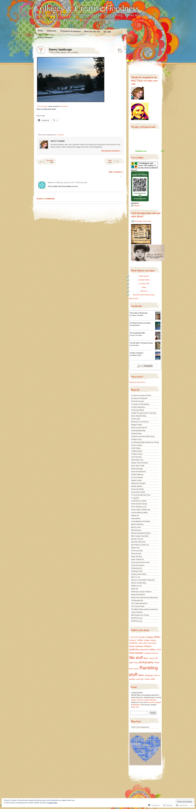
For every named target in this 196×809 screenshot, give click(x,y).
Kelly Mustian (136, 325)
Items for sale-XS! (92, 31)
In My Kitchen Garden (139, 501)
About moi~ (51, 30)
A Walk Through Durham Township (143, 413)
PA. (156, 658)
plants (136, 668)
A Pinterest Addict (137, 410)
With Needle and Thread (140, 615)
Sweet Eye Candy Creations (141, 591)
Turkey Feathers (137, 612)
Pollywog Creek (137, 571)
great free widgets (154, 702)
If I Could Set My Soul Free (140, 495)
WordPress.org (136, 621)
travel (155, 675)
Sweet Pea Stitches (138, 594)
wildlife (147, 679)
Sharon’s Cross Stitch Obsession (143, 580)
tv (159, 675)
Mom (146, 658)
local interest (136, 652)
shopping (149, 675)
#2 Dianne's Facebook (139, 398)
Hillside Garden (136, 486)
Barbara (51, 182)
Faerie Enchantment (138, 471)
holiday (152, 649)
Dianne (76, 52)
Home (40, 30)
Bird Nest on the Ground (140, 421)
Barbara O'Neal (136, 355)
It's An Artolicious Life (138, 506)
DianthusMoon (64, 106)
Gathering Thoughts (138, 483)
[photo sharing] (70, 101)
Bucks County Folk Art (139, 427)
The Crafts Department (139, 603)
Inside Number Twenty (139, 503)
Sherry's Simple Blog (138, 583)
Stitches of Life (136, 586)
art (132, 637)
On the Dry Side (137, 550)
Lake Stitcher (136, 518)
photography (146, 662)
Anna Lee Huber (137, 335)
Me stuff (107, 31)
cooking (153, 640)
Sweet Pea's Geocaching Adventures (144, 597)
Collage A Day (136, 439)
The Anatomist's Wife (137, 333)
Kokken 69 (135, 515)
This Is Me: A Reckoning (138, 313)
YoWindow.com (141, 151)
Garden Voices (136, 480)
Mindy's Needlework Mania (141, 533)
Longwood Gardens (151, 653)
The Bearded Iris (137, 600)
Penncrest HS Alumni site (140, 562)
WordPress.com (137, 618)
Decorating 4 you (137, 460)
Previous (50, 161)
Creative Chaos (136, 454)
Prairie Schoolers (45, 37)
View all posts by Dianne (111, 151)
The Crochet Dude (137, 606)
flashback (139, 646)
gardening (134, 649)
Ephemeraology (137, 468)
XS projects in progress (70, 31)
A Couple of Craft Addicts (140, 404)
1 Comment (60, 135)
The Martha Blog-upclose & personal (144, 609)
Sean (141, 675)
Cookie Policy (52, 802)
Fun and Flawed (137, 477)
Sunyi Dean (135, 345)
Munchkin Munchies (138, 542)
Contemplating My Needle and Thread (145, 442)
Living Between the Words (140, 521)
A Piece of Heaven (136, 353)
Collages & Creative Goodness (86, 7)
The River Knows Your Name (140, 323)
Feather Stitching (137, 474)
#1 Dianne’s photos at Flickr (141, 395)
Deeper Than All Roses (139, 462)
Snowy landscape (42, 106)
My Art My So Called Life (140, 545)
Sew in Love (135, 577)
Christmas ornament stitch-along (143, 436)
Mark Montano (136, 530)
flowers (147, 646)
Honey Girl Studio (137, 489)
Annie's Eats (135, 419)
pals (131, 662)
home (158, 649)
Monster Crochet (137, 539)
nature (151, 658)
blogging (149, 637)
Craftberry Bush (136, 451)
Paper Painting (136, 556)
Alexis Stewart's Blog (138, 416)
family (132, 646)
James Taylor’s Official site (140, 509)
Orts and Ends (136, 553)
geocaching (144, 649)
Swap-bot (134, 588)
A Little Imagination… (139, 407)
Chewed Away (136, 433)
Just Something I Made (139, 512)
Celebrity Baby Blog (138, 430)
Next (110, 161)
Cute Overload (136, 457)
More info (135, 707)
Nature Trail (135, 547)
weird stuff (140, 679)
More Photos (133, 298)
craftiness (133, 643)
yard (153, 678)
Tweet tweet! (137, 376)
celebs (140, 640)
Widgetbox (137, 704)
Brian (157, 636)
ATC (136, 637)
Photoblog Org (136, 568)
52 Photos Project (137, 401)
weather (132, 679)
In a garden (135, 498)
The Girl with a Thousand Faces (141, 343)
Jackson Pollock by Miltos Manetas (143, 700)
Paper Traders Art (137, 559)
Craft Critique (136, 448)
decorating (152, 643)
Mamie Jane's (136, 527)
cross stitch (142, 643)
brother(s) (132, 640)
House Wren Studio (138, 492)
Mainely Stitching (137, 524)
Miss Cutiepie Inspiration (140, 536)
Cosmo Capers (136, 445)
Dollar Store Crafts (137, 465)
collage (146, 640)
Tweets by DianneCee (137, 382)
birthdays (142, 637)
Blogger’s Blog (136, 424)
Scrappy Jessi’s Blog (138, 574)
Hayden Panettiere (137, 315)
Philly (136, 662)
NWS (162, 151)
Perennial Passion (137, 565)
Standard (119, 50)
